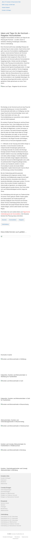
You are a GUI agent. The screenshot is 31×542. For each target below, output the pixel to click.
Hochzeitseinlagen (5, 491)
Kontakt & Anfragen (6, 10)
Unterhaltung (5, 224)
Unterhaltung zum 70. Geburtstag (9, 518)
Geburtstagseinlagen (6, 489)
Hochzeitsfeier (12, 219)
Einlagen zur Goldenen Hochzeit (9, 495)
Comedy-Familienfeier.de (17, 534)
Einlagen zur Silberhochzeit (7, 493)
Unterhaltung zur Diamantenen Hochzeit (11, 525)
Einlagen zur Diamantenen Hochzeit (10, 497)
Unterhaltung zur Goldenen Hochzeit (10, 523)
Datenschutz (4, 483)
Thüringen (3, 506)
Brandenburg (4, 508)
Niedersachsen (4, 510)
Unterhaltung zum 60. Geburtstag (9, 516)
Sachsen (3, 505)
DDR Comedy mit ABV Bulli (8, 4)
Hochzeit (4, 219)
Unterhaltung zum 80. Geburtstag (9, 520)
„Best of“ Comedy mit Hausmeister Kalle (11, 2)
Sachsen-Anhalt (5, 503)
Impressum (3, 480)
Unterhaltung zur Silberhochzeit (9, 522)
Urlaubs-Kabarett (6, 7)
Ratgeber (21, 219)
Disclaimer (3, 481)
